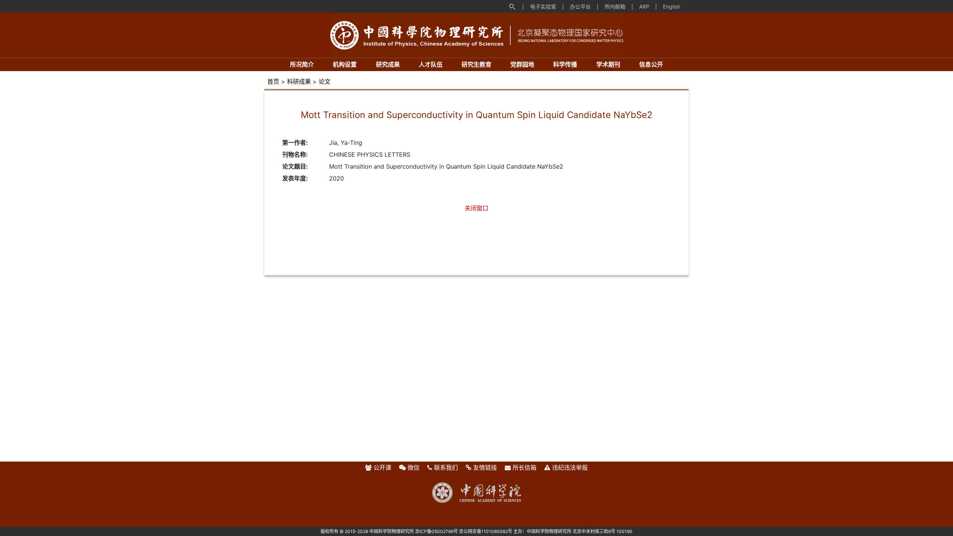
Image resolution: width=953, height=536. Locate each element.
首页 (273, 81)
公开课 (382, 467)
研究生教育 (476, 64)
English (671, 6)
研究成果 (388, 64)
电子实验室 (543, 6)
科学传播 (565, 64)
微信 (414, 467)
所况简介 (302, 64)
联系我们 (446, 467)
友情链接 (485, 467)
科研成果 (299, 81)
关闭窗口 (476, 208)
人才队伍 (431, 64)
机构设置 (345, 64)
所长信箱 (524, 467)
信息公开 (651, 64)
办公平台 (580, 6)
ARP (644, 6)
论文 (325, 81)
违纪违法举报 (570, 467)
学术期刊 (608, 64)
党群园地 (522, 64)
